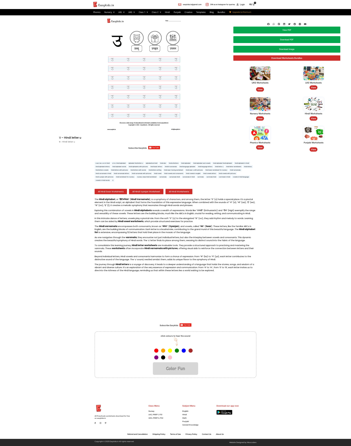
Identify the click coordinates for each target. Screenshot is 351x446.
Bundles (221, 12)
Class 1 (142, 12)
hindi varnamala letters (121, 173)
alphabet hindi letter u (136, 163)
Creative (188, 12)
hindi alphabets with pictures (138, 166)
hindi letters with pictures (119, 170)
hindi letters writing (155, 170)
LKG (120, 12)
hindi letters (248, 166)
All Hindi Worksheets (179, 191)
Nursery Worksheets (260, 113)
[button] (241, 4)
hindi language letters (205, 166)
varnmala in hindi (224, 177)
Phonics (97, 12)
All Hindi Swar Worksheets (111, 191)
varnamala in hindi (189, 177)
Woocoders (251, 442)
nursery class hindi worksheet (147, 177)
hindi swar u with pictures (194, 170)
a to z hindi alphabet (119, 163)
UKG (130, 12)
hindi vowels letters (209, 173)
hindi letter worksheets (233, 166)
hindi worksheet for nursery (125, 177)
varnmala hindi (211, 177)
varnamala (162, 177)
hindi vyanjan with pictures (104, 177)
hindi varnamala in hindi (103, 173)
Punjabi (177, 12)
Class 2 (155, 12)
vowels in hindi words (103, 180)
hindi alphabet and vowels (201, 163)
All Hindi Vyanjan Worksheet (146, 191)
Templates (201, 12)
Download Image (286, 49)
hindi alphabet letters (103, 166)
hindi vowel (157, 173)
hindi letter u (219, 166)
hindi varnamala (235, 170)
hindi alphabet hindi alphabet (222, 163)
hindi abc (163, 163)
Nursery (108, 12)
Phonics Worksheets (260, 142)
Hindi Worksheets (313, 113)
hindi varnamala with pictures (141, 173)
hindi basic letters (156, 166)
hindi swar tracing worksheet (173, 170)
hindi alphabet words (119, 166)
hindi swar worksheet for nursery (216, 170)
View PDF (286, 30)
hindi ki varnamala (171, 166)
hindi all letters (173, 163)
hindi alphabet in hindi (242, 163)
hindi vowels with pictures (227, 173)
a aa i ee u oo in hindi (103, 163)
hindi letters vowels (102, 170)
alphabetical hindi (151, 163)
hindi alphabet (185, 163)
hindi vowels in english (193, 173)
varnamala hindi (174, 177)
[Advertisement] (175, 298)
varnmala (200, 177)
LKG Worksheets (313, 82)
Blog (212, 12)
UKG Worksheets (260, 82)
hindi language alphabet (187, 166)
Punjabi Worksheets (313, 142)
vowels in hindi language (241, 177)
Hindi (167, 12)
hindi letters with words (138, 170)
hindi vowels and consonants (173, 173)
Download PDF (286, 39)
